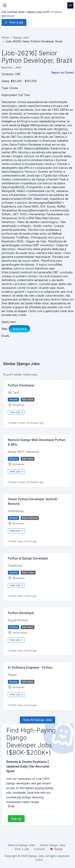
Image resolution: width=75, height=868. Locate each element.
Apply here (19, 328)
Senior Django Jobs (52, 845)
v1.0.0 (38, 859)
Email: (11, 806)
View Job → (16, 412)
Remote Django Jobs (21, 845)
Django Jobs (21, 37)
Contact (39, 849)
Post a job (16, 22)
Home (5, 37)
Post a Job (22, 849)
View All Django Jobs (37, 719)
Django (58, 849)
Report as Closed (62, 72)
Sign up (16, 818)
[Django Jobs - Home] (70, 5)
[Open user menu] (29, 22)
